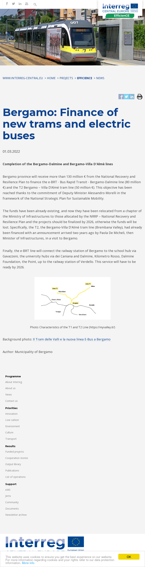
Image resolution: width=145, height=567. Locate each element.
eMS (7, 489)
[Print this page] (138, 96)
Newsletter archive (16, 514)
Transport (11, 438)
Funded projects (14, 451)
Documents (12, 508)
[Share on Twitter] (126, 96)
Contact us (11, 401)
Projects (66, 78)
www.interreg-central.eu (23, 78)
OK (129, 556)
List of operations (15, 476)
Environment (12, 426)
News (100, 78)
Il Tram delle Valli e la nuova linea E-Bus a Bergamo (72, 339)
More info (28, 562)
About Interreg (13, 382)
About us (10, 388)
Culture (9, 432)
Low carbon (12, 420)
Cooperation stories (16, 458)
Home (51, 78)
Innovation (11, 413)
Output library (13, 464)
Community (12, 502)
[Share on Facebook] (121, 96)
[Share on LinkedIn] (131, 96)
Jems (8, 496)
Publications (12, 470)
